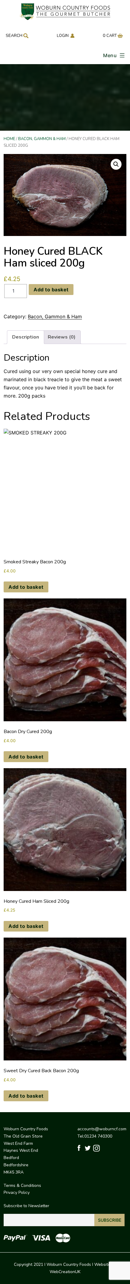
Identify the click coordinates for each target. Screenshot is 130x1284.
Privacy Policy (17, 1192)
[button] (116, 164)
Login (63, 35)
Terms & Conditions (22, 1185)
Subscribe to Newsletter (26, 1206)
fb (80, 1148)
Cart (111, 35)
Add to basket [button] (26, 587)
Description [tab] (25, 337)
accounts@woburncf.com (101, 1129)
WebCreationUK (65, 1272)
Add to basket (51, 290)
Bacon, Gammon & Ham (42, 139)
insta (96, 1148)
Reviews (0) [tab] (62, 337)
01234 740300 (98, 1136)
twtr (87, 1148)
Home (9, 139)
